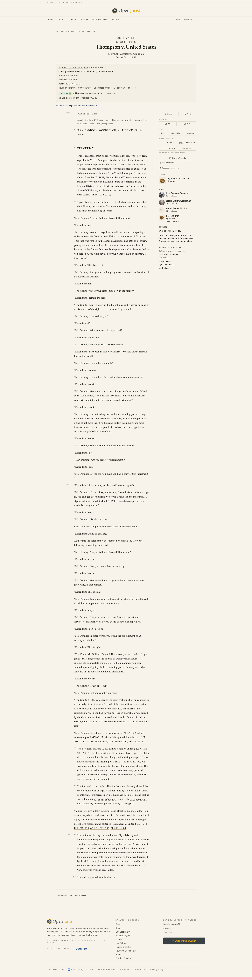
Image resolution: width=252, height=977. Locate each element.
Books (115, 19)
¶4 (75, 148)
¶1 (75, 113)
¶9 (75, 835)
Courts (72, 19)
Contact (90, 969)
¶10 (74, 877)
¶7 (75, 748)
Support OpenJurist (184, 941)
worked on (164, 268)
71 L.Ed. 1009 (118, 828)
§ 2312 (116, 761)
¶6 (75, 201)
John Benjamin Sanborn (177, 193)
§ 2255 (137, 748)
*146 (68, 834)
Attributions (125, 969)
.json (70, 895)
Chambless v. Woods (103, 88)
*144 (68, 113)
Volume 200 (73, 31)
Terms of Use (140, 969)
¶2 (75, 120)
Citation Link (175, 133)
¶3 (75, 130)
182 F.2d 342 (90, 869)
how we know (112, 93)
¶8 (75, 786)
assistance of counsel (105, 799)
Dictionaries (100, 19)
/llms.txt (167, 928)
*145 (67, 484)
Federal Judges (123, 935)
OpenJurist (60, 31)
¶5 (75, 155)
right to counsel (138, 799)
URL (162, 133)
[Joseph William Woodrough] (162, 202)
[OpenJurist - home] (126, 11)
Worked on (129, 351)
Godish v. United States (125, 88)
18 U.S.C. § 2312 (73, 84)
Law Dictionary (123, 932)
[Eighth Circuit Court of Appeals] (162, 218)
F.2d (82, 31)
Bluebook (190, 133)
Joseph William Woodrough (178, 201)
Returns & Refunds (107, 969)
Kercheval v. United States (80, 88)
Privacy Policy (156, 969)
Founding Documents (126, 951)
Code (60, 19)
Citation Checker (124, 958)
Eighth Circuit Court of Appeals (126, 54)
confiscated (164, 257)
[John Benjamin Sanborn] (162, 195)
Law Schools (121, 943)
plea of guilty (133, 168)
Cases (50, 19)
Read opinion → (173, 221)
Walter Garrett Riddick (176, 208)
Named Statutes (123, 947)
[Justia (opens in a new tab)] (81, 948)
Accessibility (75, 969)
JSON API (167, 932)
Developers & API (171, 924)
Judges (84, 19)
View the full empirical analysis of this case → (77, 105)
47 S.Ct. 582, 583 (99, 828)
